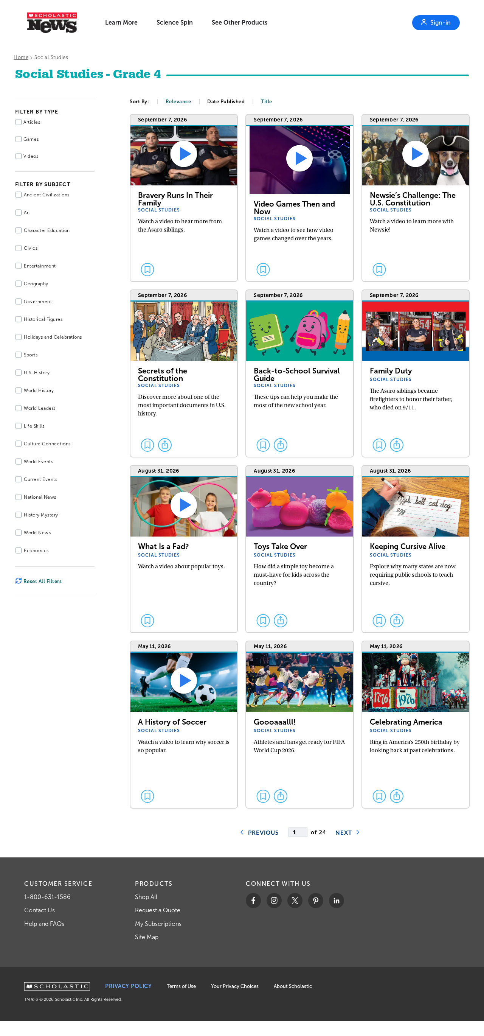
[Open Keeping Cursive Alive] (415, 549)
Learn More (121, 22)
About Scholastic (293, 986)
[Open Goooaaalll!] (299, 725)
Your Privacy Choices (235, 986)
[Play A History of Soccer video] (183, 725)
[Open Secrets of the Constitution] (183, 373)
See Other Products (239, 22)
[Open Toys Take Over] (299, 549)
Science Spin (175, 22)
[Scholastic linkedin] (336, 900)
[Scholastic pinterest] (315, 900)
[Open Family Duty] (415, 373)
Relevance (178, 101)
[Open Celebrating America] (415, 725)
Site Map (146, 937)
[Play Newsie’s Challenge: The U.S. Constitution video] (415, 198)
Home (21, 57)
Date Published (226, 101)
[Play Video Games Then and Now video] (299, 198)
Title (266, 101)
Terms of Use (181, 986)
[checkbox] (147, 269)
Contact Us (39, 910)
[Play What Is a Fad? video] (183, 549)
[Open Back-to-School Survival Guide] (299, 373)
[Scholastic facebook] (253, 900)
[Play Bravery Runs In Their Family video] (183, 198)
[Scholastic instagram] (274, 900)
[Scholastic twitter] (294, 900)
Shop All (146, 897)
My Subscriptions (158, 924)
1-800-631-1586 (47, 897)
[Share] (165, 445)
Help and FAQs (44, 924)
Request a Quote (157, 910)
